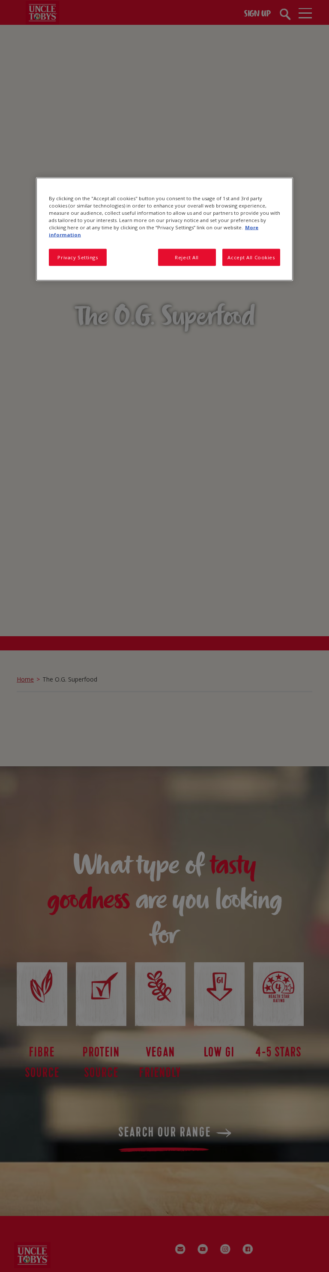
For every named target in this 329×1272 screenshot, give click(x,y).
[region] (164, 229)
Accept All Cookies (251, 257)
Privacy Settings (77, 257)
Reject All (187, 257)
